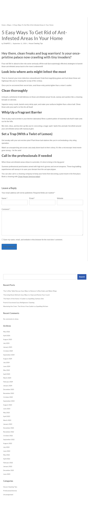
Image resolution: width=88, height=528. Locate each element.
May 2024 (6, 370)
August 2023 (7, 405)
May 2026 (6, 332)
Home (4, 25)
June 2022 (6, 451)
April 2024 (6, 374)
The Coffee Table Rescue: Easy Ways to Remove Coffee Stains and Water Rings (30, 291)
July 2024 (6, 362)
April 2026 (6, 335)
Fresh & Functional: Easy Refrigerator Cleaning (18, 302)
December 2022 (8, 428)
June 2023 (6, 409)
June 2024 (6, 366)
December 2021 (8, 470)
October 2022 (8, 435)
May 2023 (6, 412)
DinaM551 (7, 43)
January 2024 (7, 386)
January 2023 (7, 424)
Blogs (9, 25)
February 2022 (8, 463)
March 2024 (7, 378)
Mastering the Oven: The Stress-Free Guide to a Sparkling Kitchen (25, 306)
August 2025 (7, 339)
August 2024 (7, 359)
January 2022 (7, 466)
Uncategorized (8, 494)
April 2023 (6, 416)
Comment (6, 209)
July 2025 (6, 343)
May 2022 (6, 455)
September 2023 (8, 401)
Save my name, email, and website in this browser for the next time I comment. (33, 240)
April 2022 (6, 459)
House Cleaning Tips (36, 43)
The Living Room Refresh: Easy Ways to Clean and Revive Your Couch (26, 295)
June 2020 (6, 474)
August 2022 (7, 443)
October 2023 (8, 397)
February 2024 (8, 382)
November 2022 (8, 432)
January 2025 (7, 347)
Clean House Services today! (29, 177)
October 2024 (8, 351)
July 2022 (6, 447)
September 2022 (8, 439)
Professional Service (10, 491)
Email (32, 198)
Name (4, 198)
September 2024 (8, 355)
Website (60, 198)
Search (82, 277)
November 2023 (8, 393)
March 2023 (7, 420)
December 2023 (8, 389)
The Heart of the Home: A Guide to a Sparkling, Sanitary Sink (23, 299)
